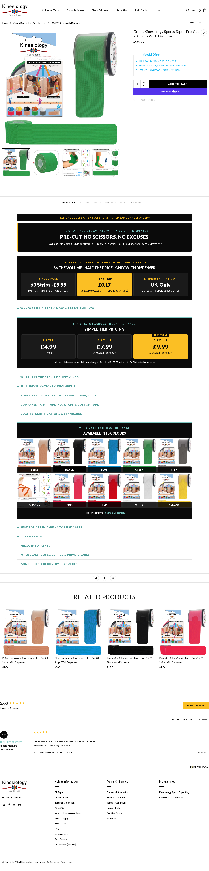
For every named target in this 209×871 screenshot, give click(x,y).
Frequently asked (35, 545)
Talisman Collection (114, 512)
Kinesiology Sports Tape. (61, 862)
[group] (16, 703)
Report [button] (62, 752)
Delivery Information (117, 792)
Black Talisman (100, 10)
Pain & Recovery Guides (171, 797)
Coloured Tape (50, 10)
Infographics (61, 834)
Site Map (111, 818)
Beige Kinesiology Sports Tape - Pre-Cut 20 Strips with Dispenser (25, 660)
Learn (160, 10)
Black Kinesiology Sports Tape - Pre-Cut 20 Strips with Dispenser (129, 660)
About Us (59, 807)
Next (201, 23)
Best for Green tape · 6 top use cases (51, 527)
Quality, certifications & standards (51, 413)
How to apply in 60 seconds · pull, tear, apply (58, 395)
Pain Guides (142, 10)
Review (136, 202)
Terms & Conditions (117, 802)
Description (71, 202)
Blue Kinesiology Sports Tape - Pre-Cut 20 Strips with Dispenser (77, 660)
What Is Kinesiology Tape (68, 813)
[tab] (182, 720)
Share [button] (69, 752)
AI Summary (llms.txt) (65, 844)
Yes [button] (57, 752)
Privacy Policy (114, 807)
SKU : (136, 100)
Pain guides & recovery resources (49, 564)
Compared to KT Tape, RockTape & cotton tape (59, 404)
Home (5, 22)
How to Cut (60, 823)
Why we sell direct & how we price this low (57, 308)
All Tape (59, 792)
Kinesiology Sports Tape (33, 862)
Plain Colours (61, 797)
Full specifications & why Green (47, 386)
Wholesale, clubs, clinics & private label (55, 554)
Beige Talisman (75, 10)
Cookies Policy (114, 813)
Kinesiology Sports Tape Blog (174, 792)
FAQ (57, 828)
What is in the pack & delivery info (49, 377)
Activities (121, 10)
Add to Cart (178, 84)
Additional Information (106, 202)
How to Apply (61, 818)
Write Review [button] (196, 705)
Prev (192, 23)
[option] (61, 88)
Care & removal (33, 536)
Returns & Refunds (116, 797)
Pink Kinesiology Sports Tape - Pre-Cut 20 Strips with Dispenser (181, 660)
